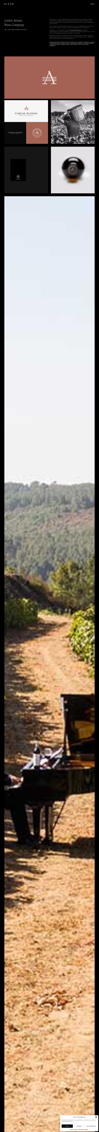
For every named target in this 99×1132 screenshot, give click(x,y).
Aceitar (67, 1126)
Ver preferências (91, 1126)
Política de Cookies (74, 1129)
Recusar (79, 1126)
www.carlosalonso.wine (75, 30)
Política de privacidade (83, 1129)
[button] (96, 1117)
